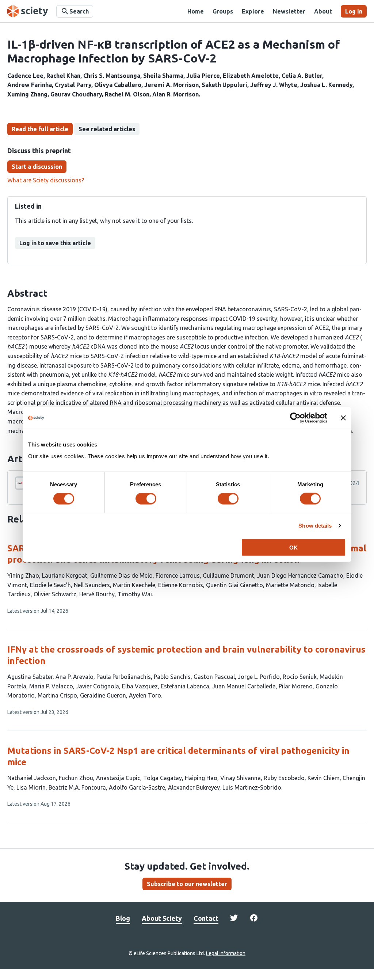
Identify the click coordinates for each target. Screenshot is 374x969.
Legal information (225, 953)
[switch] (146, 499)
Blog (123, 918)
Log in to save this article (55, 243)
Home (195, 11)
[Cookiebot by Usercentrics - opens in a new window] (295, 418)
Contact (206, 918)
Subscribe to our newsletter (187, 884)
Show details (315, 525)
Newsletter (289, 11)
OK (293, 547)
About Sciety (162, 918)
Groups (223, 11)
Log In (353, 11)
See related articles (107, 129)
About (323, 11)
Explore (253, 11)
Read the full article (40, 129)
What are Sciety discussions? (45, 180)
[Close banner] (343, 418)
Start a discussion (37, 166)
